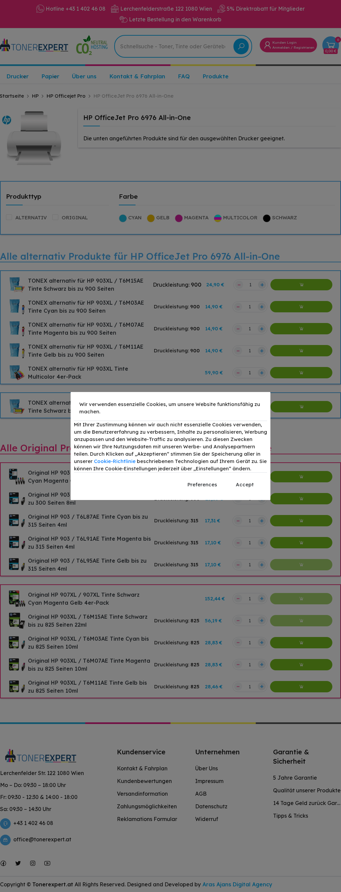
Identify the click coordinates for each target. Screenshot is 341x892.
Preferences (202, 484)
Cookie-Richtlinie (115, 461)
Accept (245, 484)
